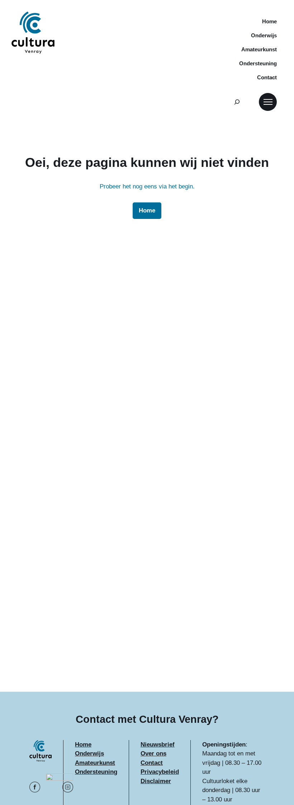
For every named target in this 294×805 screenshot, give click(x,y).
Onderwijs (89, 753)
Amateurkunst (95, 762)
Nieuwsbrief (158, 744)
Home (83, 744)
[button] (268, 102)
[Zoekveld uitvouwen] (237, 102)
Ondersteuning (96, 771)
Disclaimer (156, 781)
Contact (152, 762)
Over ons (153, 753)
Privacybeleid (160, 771)
